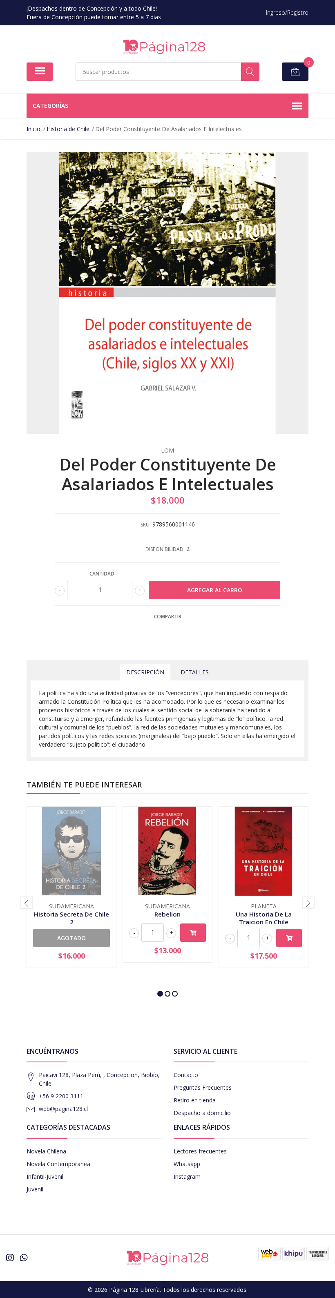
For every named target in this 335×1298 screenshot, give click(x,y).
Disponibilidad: (165, 549)
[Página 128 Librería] (164, 47)
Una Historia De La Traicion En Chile (264, 918)
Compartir (167, 616)
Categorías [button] (50, 105)
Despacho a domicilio (202, 1113)
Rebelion (167, 914)
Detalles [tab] (195, 672)
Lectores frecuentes (200, 1151)
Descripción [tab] (145, 672)
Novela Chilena (46, 1151)
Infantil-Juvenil (45, 1176)
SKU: (146, 524)
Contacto (186, 1075)
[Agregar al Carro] (193, 932)
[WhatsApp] (23, 1257)
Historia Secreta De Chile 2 (71, 918)
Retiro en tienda (195, 1100)
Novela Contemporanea (58, 1164)
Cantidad (101, 573)
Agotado (71, 938)
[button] (160, 994)
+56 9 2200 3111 (61, 1096)
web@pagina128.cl (63, 1109)
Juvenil (35, 1189)
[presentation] (26, 903)
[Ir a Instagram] (9, 1257)
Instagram (187, 1176)
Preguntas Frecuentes (203, 1087)
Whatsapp (187, 1164)
